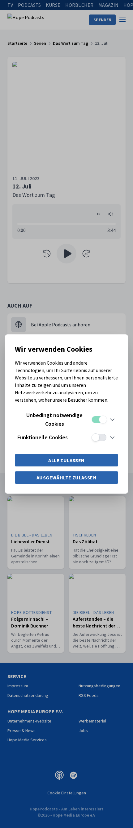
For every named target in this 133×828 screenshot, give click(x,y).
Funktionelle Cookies (42, 437)
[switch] (99, 419)
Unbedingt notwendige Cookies (54, 419)
